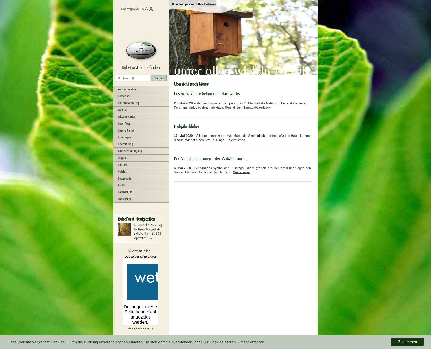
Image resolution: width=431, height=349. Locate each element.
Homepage (124, 96)
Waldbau (123, 110)
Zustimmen (407, 342)
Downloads (124, 178)
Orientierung (125, 144)
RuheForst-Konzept (129, 103)
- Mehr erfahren (251, 342)
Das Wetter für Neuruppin (141, 256)
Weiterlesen (262, 107)
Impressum (124, 199)
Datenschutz (125, 192)
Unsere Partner (127, 130)
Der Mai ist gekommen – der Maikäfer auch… (211, 159)
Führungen (124, 137)
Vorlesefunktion (127, 89)
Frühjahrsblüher (186, 126)
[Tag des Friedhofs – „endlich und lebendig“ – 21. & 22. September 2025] (124, 235)
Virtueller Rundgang (130, 151)
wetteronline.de (146, 328)
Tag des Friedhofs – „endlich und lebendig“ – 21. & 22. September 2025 (148, 231)
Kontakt (122, 165)
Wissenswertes (127, 117)
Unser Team (124, 123)
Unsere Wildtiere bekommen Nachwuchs (207, 94)
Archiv (121, 185)
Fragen (122, 158)
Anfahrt (122, 171)
